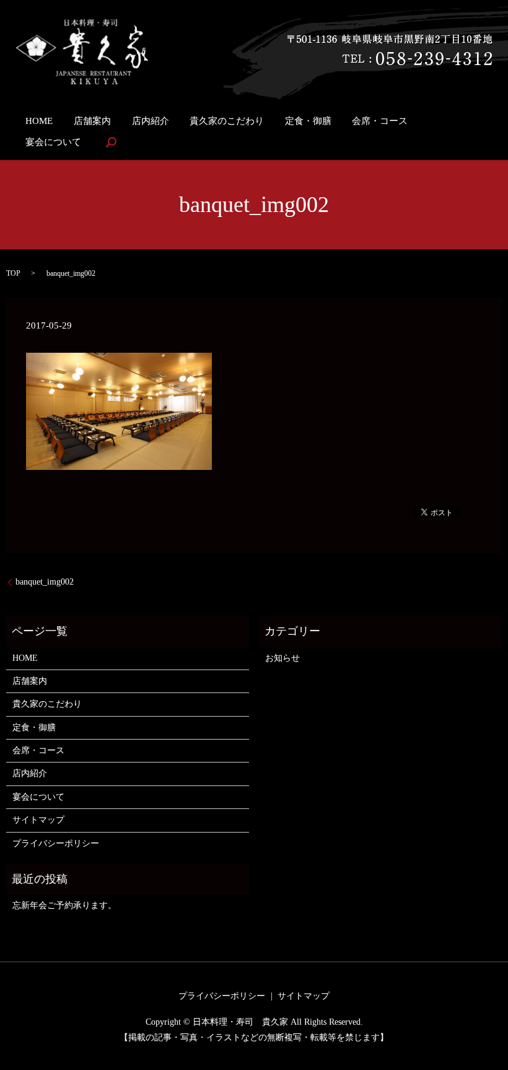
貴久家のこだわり (227, 120)
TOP (13, 273)
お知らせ (282, 658)
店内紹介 (150, 120)
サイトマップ (38, 820)
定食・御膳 (308, 120)
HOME (39, 120)
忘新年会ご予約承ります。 (64, 905)
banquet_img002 (44, 581)
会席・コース (380, 120)
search (111, 142)
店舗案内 (92, 120)
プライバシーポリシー (55, 843)
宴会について (53, 142)
